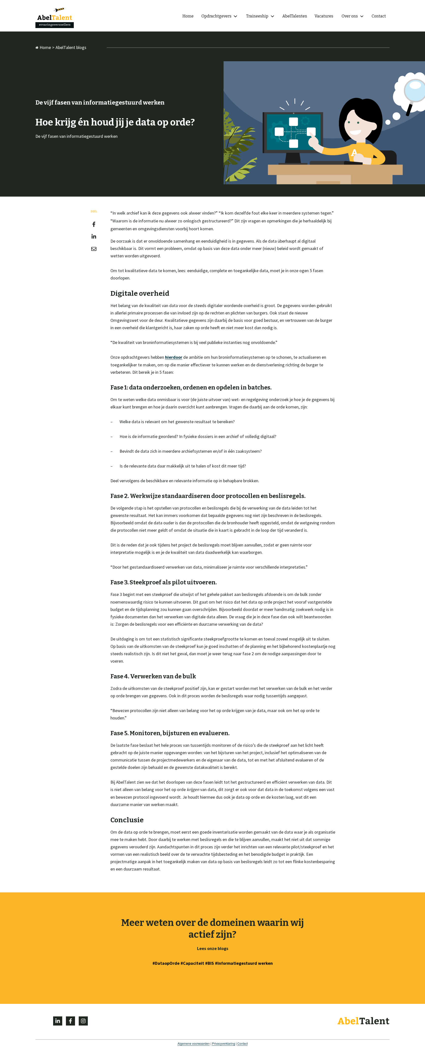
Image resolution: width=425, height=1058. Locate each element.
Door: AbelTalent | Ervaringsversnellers (63, 144)
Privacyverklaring (223, 1043)
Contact (242, 1043)
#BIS (210, 963)
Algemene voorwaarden (194, 1043)
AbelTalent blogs (71, 47)
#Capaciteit (192, 963)
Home (45, 47)
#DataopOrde (166, 963)
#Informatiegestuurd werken (244, 963)
